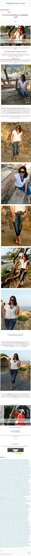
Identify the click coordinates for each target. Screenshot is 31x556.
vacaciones (6, 480)
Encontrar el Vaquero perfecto (6, 345)
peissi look (19, 510)
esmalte (1, 493)
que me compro (8, 495)
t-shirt (21, 543)
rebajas (1, 465)
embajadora (12, 528)
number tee (18, 538)
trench (3, 469)
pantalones (12, 510)
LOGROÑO (16, 516)
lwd (12, 507)
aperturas (22, 500)
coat (3, 526)
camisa (18, 475)
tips (29, 479)
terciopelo (2, 544)
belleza (9, 481)
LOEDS (12, 498)
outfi (4, 539)
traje (17, 544)
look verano (13, 461)
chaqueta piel (2, 492)
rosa (18, 542)
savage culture (9, 512)
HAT (27, 515)
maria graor (6, 508)
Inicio (1, 550)
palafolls (3, 489)
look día (6, 459)
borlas (16, 522)
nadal (27, 537)
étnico (25, 489)
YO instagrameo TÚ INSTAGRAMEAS (6, 475)
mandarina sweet (27, 507)
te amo (28, 483)
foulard (7, 472)
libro (2, 507)
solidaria (5, 543)
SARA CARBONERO (7, 518)
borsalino (19, 522)
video (13, 513)
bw (19, 501)
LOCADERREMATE (20, 490)
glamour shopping (17, 531)
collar (9, 492)
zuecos (22, 547)
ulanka (5, 545)
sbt (26, 542)
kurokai (11, 482)
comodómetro (11, 503)
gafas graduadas (3, 531)
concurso (29, 472)
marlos (28, 534)
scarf (28, 542)
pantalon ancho (8, 539)
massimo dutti (2, 509)
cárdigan (12, 527)
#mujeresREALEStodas (23, 474)
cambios (28, 522)
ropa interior (18, 495)
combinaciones (13, 526)
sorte (14, 543)
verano (9, 496)
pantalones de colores (15, 479)
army (25, 520)
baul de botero (21, 521)
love (10, 507)
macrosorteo (15, 507)
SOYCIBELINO (21, 518)
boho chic (13, 522)
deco (1, 482)
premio (24, 510)
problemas (18, 541)
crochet (23, 526)
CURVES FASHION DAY (6, 490)
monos (21, 537)
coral (22, 503)
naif (29, 537)
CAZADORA (9, 469)
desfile (22, 504)
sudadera (14, 512)
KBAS (15, 484)
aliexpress (8, 485)
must (20, 509)
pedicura (14, 540)
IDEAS (4, 516)
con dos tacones (18, 503)
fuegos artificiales (23, 530)
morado (24, 537)
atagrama (2, 521)
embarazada (17, 528)
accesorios (29, 490)
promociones (2, 495)
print (6, 489)
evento (1, 463)
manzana (22, 534)
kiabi (26, 506)
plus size (27, 463)
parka (10, 470)
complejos (18, 526)
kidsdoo (28, 506)
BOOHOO (16, 497)
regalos (28, 470)
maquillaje (2, 508)
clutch (30, 471)
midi (26, 536)
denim (5, 472)
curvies (4, 527)
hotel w (7, 532)
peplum (17, 494)
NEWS (14, 517)
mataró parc (2, 536)
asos (4, 465)
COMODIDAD (14, 514)
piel (22, 510)
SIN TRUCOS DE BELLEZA (15, 518)
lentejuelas (6, 488)
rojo (15, 495)
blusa (10, 522)
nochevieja (26, 509)
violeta (5, 469)
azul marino (11, 521)
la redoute (20, 468)
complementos (3, 468)
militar (28, 536)
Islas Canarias (10, 516)
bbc (3, 466)
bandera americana (4, 501)
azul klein (7, 521)
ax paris (28, 468)
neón (7, 538)
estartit (5, 529)
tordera (14, 544)
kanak (4, 533)
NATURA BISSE (7, 517)
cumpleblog (27, 481)
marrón (26, 508)
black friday (9, 478)
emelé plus (22, 528)
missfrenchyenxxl (13, 509)
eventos (7, 474)
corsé (21, 526)
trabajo (6, 496)
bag (14, 521)
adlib (24, 519)
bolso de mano (13, 491)
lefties (3, 488)
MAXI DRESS (15, 471)
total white (20, 489)
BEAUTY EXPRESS (13, 466)
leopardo (14, 482)
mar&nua (4, 477)
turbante (22, 544)
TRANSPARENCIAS (3, 500)
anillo (18, 520)
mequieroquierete (12, 474)
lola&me (7, 507)
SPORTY (27, 518)
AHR (18, 513)
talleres (1, 496)
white (19, 496)
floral (19, 530)
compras (1, 472)
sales (5, 512)
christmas (24, 525)
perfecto (8, 477)
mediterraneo (11, 536)
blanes (1, 522)
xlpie (15, 513)
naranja (22, 509)
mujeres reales (7, 479)
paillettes (4, 510)
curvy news (9, 461)
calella (25, 522)
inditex (3, 482)
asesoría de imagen (7, 491)
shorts (18, 460)
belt (24, 521)
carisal (22, 524)
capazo (15, 524)
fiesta (28, 505)
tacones (25, 483)
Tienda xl (28, 474)
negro (27, 482)
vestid (18, 545)
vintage (12, 496)
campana (22, 502)
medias (20, 482)
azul (5, 521)
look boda (2, 473)
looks (26, 459)
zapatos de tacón (3, 461)
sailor (20, 542)
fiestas (13, 530)
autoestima (8, 463)
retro (9, 542)
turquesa (25, 544)
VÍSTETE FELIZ (5, 478)
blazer (21, 460)
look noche (9, 467)
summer (28, 495)
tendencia (5, 460)
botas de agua (19, 491)
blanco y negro (16, 501)
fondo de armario (23, 486)
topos (12, 544)
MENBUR (21, 472)
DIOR (15, 515)
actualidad (19, 519)
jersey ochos (24, 532)
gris (5, 506)
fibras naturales (9, 530)
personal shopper (25, 460)
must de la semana (12, 472)
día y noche (7, 528)
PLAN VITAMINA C (17, 498)
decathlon (16, 527)
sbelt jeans (24, 542)
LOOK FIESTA (24, 468)
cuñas (23, 462)
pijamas (21, 540)
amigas (13, 520)
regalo (1, 542)
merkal (18, 536)
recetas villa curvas (15, 477)
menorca (15, 536)
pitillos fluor (2, 541)
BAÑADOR (16, 473)
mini (23, 482)
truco (9, 513)
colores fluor (25, 469)
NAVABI (11, 517)
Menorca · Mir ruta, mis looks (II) (15, 427)
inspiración (18, 506)
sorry (12, 543)
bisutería (27, 521)
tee (23, 543)
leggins (25, 533)
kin (7, 533)
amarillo (5, 520)
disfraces (29, 527)
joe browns (29, 532)
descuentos (23, 478)
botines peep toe (25, 491)
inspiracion (28, 475)
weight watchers (6, 547)
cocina (5, 526)
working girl (14, 547)
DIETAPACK (27, 497)
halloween (7, 506)
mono (25, 482)
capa (26, 502)
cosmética (23, 481)
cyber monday (8, 527)
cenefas (27, 524)
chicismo (14, 525)
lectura (22, 533)
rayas (12, 483)
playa (11, 477)
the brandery (25, 512)
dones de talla (2, 528)
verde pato (11, 545)
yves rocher (18, 547)
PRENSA (21, 498)
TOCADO (24, 498)
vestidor (21, 545)
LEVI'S (14, 516)
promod (27, 510)
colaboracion (6, 503)
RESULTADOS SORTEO (14, 468)
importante (11, 532)
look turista (10, 488)
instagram (23, 493)
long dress (7, 534)
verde (11, 513)
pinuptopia (21, 494)
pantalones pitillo (23, 539)
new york (4, 538)
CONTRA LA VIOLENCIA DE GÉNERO (23, 514)
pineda (24, 540)
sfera (28, 479)
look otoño (2, 470)
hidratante (2, 532)
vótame (28, 545)
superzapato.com (22, 466)
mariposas (23, 508)
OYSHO (22, 517)
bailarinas (18, 469)
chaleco (21, 469)
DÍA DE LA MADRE (5, 498)
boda (13, 478)
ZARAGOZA (11, 500)
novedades (14, 538)
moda (17, 474)
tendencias (26, 543)
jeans (12, 459)
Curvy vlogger (11, 515)
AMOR (17, 480)
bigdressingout (10, 501)
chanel (5, 525)
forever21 (5, 467)
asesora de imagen (21, 471)
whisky (11, 547)
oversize (1, 510)
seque (21, 495)
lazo (1, 488)
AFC (17, 513)
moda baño (6, 470)
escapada (2, 529)
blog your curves (6, 522)
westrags (15, 496)
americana (10, 520)
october (22, 538)
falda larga (25, 505)
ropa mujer (2, 512)
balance (29, 500)
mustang (28, 488)
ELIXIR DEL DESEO (19, 515)
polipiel (24, 494)
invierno (26, 493)
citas (1, 526)
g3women (16, 493)
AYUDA (21, 513)
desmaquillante (21, 527)
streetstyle (18, 543)
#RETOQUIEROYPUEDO (4, 497)
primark (20, 459)
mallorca (22, 507)
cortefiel (24, 503)
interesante (20, 532)
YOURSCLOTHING (14, 519)
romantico (15, 542)
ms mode (3, 479)
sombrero (9, 466)
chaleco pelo (24, 470)
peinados (16, 510)
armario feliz (24, 473)
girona (12, 531)
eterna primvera (16, 529)
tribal (19, 544)
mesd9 (21, 536)
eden (19, 486)
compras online (14, 465)
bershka (12, 463)
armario (25, 500)
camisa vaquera (11, 502)
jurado (1, 533)
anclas (16, 520)
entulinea (7, 468)
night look (8, 473)
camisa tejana (7, 524)
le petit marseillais (17, 533)
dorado (25, 504)
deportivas (19, 504)
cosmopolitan (7, 504)
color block (5, 486)
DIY (13, 484)
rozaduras (25, 479)
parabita (4, 540)
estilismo (21, 505)
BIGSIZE (23, 513)
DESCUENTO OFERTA (21, 497)
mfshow (24, 536)
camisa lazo (2, 524)
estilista (8, 529)
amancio (18, 500)
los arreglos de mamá (16, 488)
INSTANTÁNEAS (20, 480)
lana (1, 494)
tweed (28, 544)
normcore (10, 538)
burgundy (27, 485)
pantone (13, 494)
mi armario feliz (23, 488)
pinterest (27, 540)
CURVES (1, 515)
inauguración (15, 532)
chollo (6, 492)
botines (16, 475)
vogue (26, 545)
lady (1, 507)
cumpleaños (9, 486)
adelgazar (15, 500)
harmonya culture (26, 531)
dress (28, 504)
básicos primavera (18, 470)
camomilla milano (17, 478)
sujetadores (16, 489)
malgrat (18, 534)
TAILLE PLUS (23, 467)
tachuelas (20, 512)
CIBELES (10, 514)
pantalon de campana (15, 539)
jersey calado (22, 506)
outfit (1, 459)
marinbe (25, 534)
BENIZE (26, 462)
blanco (18, 466)
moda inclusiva (17, 537)
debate (24, 475)
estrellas (11, 529)
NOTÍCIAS (18, 517)
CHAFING (7, 514)
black (12, 481)
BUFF (1, 514)
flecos (13, 493)
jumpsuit (8, 482)
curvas (1, 527)
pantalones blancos (8, 494)
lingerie (5, 507)
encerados (5, 505)
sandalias (17, 462)
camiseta (19, 481)
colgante (8, 526)
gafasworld (9, 531)
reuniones (11, 542)
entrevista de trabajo (11, 505)
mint (6, 509)
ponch (10, 541)
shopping (4, 463)
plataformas (6, 541)
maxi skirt (6, 536)
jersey (6, 482)
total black (2, 480)
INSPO (6, 516)
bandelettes (23, 485)
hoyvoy (19, 493)
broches (22, 522)
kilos (5, 533)
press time (13, 541)
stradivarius (13, 473)
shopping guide (15, 459)
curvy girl (13, 486)
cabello (24, 501)
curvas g (12, 504)
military (1, 537)
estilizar (4, 493)
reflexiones (23, 459)
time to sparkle (6, 544)
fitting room (10, 493)
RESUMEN (25, 490)
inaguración (14, 506)
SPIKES (25, 518)
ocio (1, 489)
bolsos (15, 463)
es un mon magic (27, 492)
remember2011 (5, 542)
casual (24, 524)
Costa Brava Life (6, 515)
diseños (25, 527)
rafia (30, 541)
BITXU (26, 513)
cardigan (18, 524)
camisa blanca (28, 467)
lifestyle (17, 482)
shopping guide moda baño (18, 483)
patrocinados (8, 483)
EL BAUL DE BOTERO (14, 490)
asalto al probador (13, 485)
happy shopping (9, 462)
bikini (13, 475)
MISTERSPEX (18, 484)
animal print (25, 472)
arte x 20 (28, 520)
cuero (26, 526)
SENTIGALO (2, 481)
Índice (15, 21)
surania (17, 512)
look (10, 468)
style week (25, 495)
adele (22, 519)
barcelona (6, 481)
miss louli (8, 509)
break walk (15, 481)
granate (28, 486)
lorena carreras (12, 534)
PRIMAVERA (13, 470)
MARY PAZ (20, 473)
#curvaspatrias (9, 484)
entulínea (22, 492)
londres (3, 534)
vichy (24, 545)
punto (8, 489)
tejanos (20, 477)
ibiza (10, 506)
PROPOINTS (25, 480)
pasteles (7, 540)
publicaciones (22, 541)
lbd (0, 479)
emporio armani (27, 528)
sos (15, 543)
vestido (3, 459)
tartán (4, 496)
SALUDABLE (2, 518)
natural (1, 538)
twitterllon (2, 545)
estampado (17, 505)
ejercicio (1, 505)
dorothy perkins (23, 463)
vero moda (15, 545)
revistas (12, 495)
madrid (19, 507)
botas (6, 466)
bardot (17, 521)
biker (1, 469)
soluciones (8, 543)
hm (7, 460)
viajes (23, 489)
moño (18, 509)
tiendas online (24, 477)
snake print (11, 489)
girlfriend (12, 346)
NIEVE (16, 517)
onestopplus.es (2, 483)
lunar (16, 534)
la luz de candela (11, 533)
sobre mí (1, 543)
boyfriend (18, 463)
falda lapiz (27, 529)
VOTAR (7, 500)
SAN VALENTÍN (13, 469)
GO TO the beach (10, 471)
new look (17, 472)
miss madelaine (6, 537)
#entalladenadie (11, 497)
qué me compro (22, 465)
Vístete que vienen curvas (15, 3)
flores (29, 478)
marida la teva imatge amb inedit (15, 508)
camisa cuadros (5, 502)
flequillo (16, 530)
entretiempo (18, 431)
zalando (1, 471)
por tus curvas (28, 494)
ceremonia (2, 525)
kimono (1, 477)
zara (12, 467)
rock (30, 510)
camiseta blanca (17, 502)
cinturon (21, 475)
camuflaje (12, 524)
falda (5, 462)
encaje (26, 478)
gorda (3, 506)
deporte (15, 504)
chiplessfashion (19, 525)
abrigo (28, 462)
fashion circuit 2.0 (3, 530)
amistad (1, 491)
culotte (28, 526)
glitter (22, 531)
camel (1, 486)
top (10, 544)
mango (5, 473)
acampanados (24, 346)
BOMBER (28, 513)
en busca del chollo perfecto (15, 492)
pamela (8, 510)
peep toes (21, 479)
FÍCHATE (9, 498)
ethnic (20, 529)
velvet (7, 545)
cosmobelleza (2, 504)
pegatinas (18, 540)
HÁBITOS (1, 516)
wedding (1, 547)
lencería (29, 469)
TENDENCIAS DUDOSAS (7, 519)
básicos (21, 501)
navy (18, 465)
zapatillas (21, 496)
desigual (16, 486)
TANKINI (1, 519)
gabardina (29, 530)
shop (30, 542)
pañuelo (10, 540)
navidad (14, 462)
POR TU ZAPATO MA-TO (17, 467)
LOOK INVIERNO (21, 516)
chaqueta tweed (10, 525)
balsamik (19, 485)
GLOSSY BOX (24, 515)
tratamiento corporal (4, 513)
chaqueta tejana (8, 465)
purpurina (27, 541)
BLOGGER (4, 471)
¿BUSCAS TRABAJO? (12, 480)
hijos (5, 532)
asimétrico (27, 471)
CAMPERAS (4, 514)
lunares (3, 494)
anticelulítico (22, 520)
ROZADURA (25, 517)
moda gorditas (11, 537)
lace (29, 493)
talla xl (21, 462)
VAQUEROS (22, 484)
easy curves (10, 460)
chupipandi (28, 525)
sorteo (9, 459)
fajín (7, 493)
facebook (23, 529)
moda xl (17, 461)
